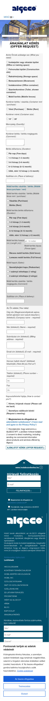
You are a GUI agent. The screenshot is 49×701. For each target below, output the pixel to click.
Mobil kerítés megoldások (17, 574)
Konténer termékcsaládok (17, 570)
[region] (24, 670)
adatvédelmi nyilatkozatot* (24, 423)
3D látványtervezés (14, 592)
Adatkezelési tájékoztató (14, 557)
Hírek (6, 604)
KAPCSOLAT (9, 611)
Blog (6, 607)
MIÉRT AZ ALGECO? (12, 600)
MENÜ (7, 17)
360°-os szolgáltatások (16, 585)
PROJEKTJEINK (10, 596)
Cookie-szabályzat (25, 670)
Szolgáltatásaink (13, 581)
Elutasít (24, 693)
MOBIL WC (8, 578)
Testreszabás (24, 686)
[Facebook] (41, 467)
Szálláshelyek (11, 589)
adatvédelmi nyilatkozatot (16, 503)
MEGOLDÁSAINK (11, 567)
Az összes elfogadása (24, 679)
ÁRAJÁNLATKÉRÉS (12, 615)
